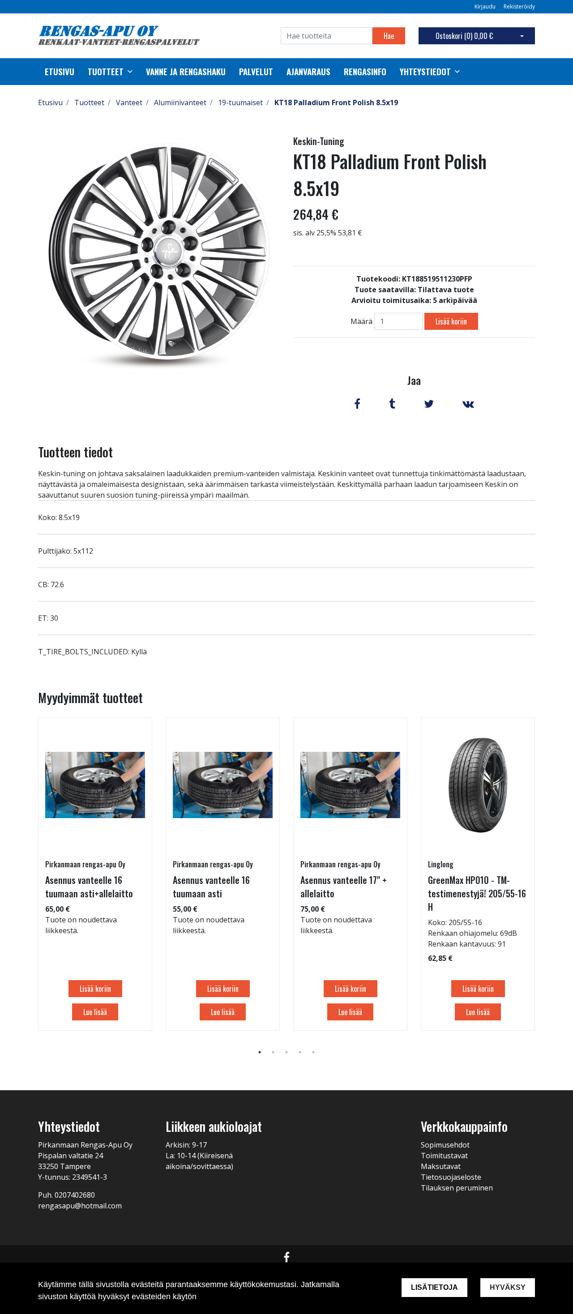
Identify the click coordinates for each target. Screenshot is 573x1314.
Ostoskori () (464, 35)
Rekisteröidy (519, 6)
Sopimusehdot (445, 1145)
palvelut (256, 71)
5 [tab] (313, 1052)
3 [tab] (286, 1052)
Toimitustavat (444, 1155)
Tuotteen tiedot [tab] (75, 452)
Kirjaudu (486, 6)
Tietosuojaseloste (451, 1177)
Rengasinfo (365, 71)
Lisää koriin (451, 321)
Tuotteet (106, 71)
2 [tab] (273, 1052)
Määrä (361, 321)
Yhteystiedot (425, 71)
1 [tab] (259, 1052)
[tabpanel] (95, 874)
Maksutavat (441, 1166)
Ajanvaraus (308, 71)
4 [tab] (299, 1052)
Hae (389, 35)
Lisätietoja (434, 1287)
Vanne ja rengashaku (186, 71)
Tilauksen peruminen (457, 1188)
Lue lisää (95, 1012)
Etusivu (59, 71)
